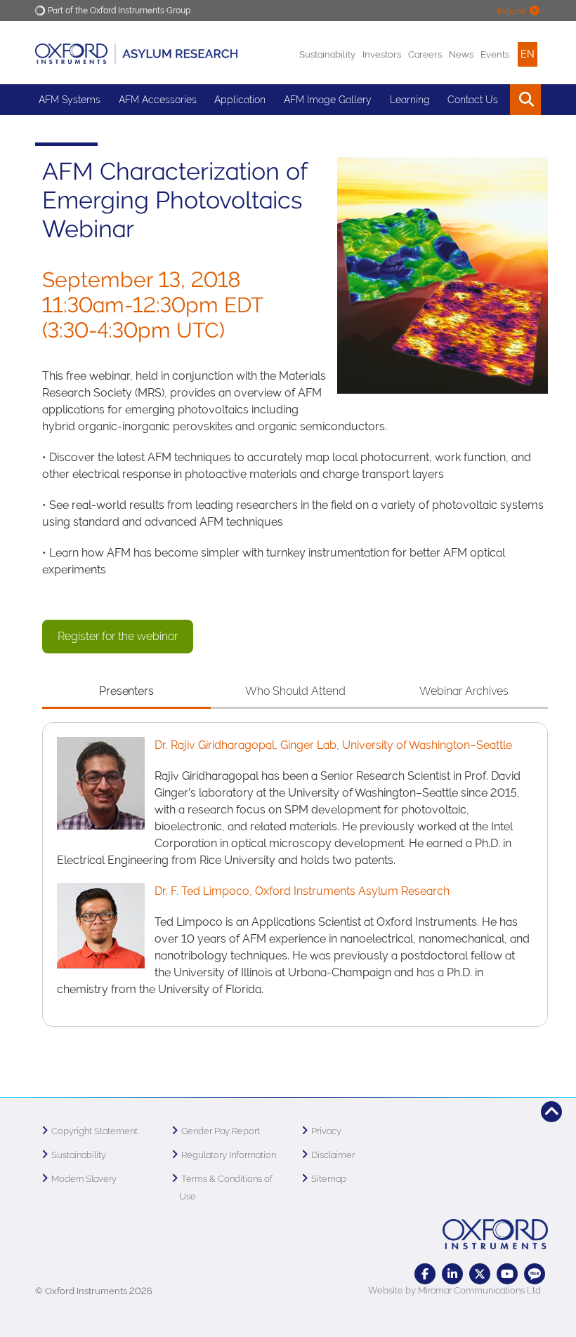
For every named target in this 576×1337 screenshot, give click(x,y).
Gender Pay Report (220, 1131)
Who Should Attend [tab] (295, 691)
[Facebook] (425, 1273)
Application (240, 99)
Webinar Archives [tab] (464, 691)
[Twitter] (479, 1273)
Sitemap (328, 1178)
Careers (425, 54)
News (461, 54)
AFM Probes (66, 130)
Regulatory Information (228, 1155)
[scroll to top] (551, 1111)
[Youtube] (507, 1273)
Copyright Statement (94, 1131)
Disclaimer (333, 1155)
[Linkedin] (452, 1273)
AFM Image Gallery (328, 99)
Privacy (326, 1131)
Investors (381, 54)
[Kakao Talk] (534, 1273)
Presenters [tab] (126, 691)
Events (494, 54)
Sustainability (327, 54)
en (528, 54)
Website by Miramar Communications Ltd (454, 1290)
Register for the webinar (118, 636)
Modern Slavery (84, 1178)
